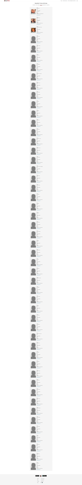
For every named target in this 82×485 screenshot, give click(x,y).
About (38, 478)
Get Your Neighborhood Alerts (72, 0)
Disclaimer (42, 481)
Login (77, 0)
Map (61, 0)
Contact (38, 481)
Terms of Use (42, 478)
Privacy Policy (42, 479)
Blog (37, 482)
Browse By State (65, 0)
